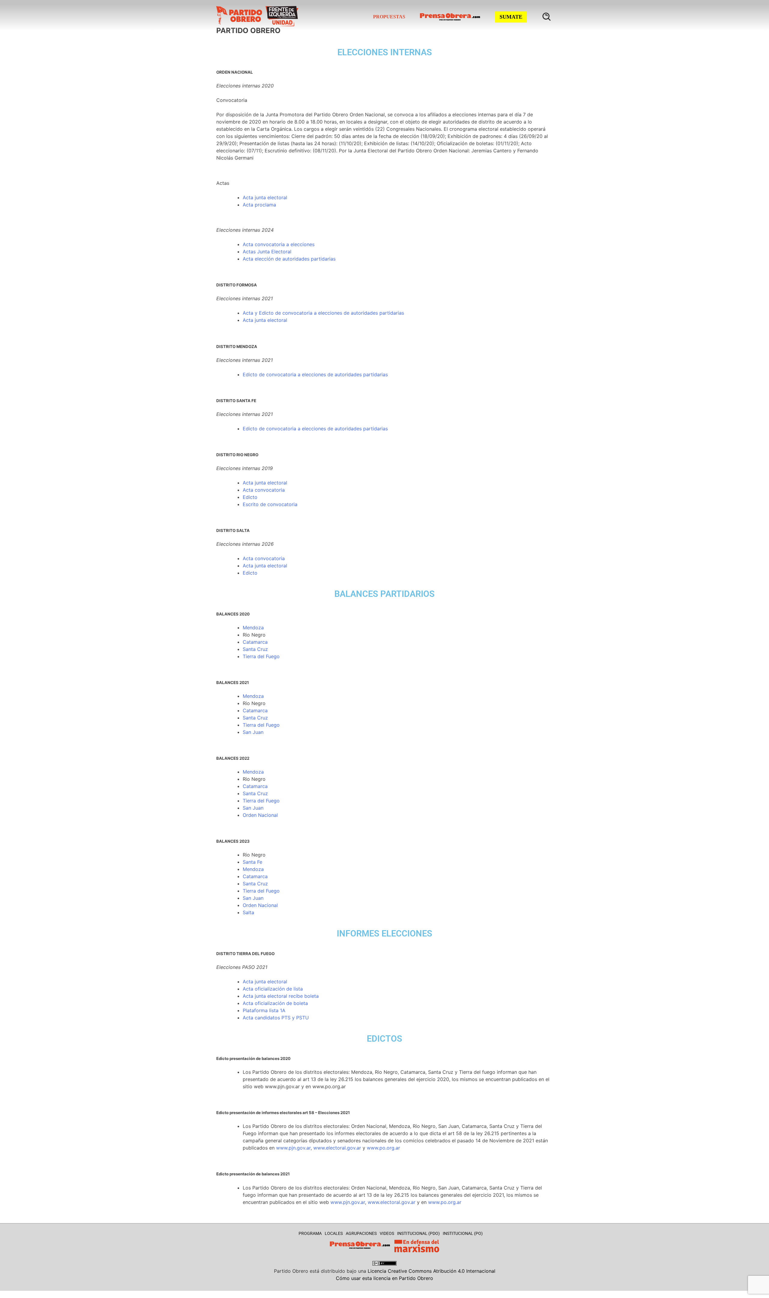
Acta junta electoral (265, 197)
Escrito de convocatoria (270, 504)
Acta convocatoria (264, 490)
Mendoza (253, 628)
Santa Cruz (255, 649)
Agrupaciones (361, 1233)
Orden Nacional (260, 815)
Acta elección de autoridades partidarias (289, 259)
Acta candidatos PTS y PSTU (276, 1018)
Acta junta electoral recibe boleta (281, 996)
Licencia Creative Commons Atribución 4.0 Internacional (431, 1271)
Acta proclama (259, 205)
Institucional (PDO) (418, 1233)
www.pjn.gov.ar (293, 1148)
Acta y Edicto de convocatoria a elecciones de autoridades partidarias (323, 313)
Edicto (250, 374)
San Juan (253, 732)
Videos (387, 1233)
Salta (248, 912)
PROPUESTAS (389, 16)
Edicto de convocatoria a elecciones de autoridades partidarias (315, 429)
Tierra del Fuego (261, 656)
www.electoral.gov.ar (337, 1148)
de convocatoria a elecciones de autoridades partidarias (322, 374)
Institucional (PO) (463, 1233)
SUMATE (511, 17)
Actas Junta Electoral (267, 252)
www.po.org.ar (383, 1148)
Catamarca (255, 642)
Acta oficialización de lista (273, 989)
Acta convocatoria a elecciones (279, 244)
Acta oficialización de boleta (275, 1003)
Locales (334, 1233)
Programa (310, 1233)
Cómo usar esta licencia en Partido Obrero (384, 1278)
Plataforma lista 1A (264, 1010)
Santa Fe (252, 862)
